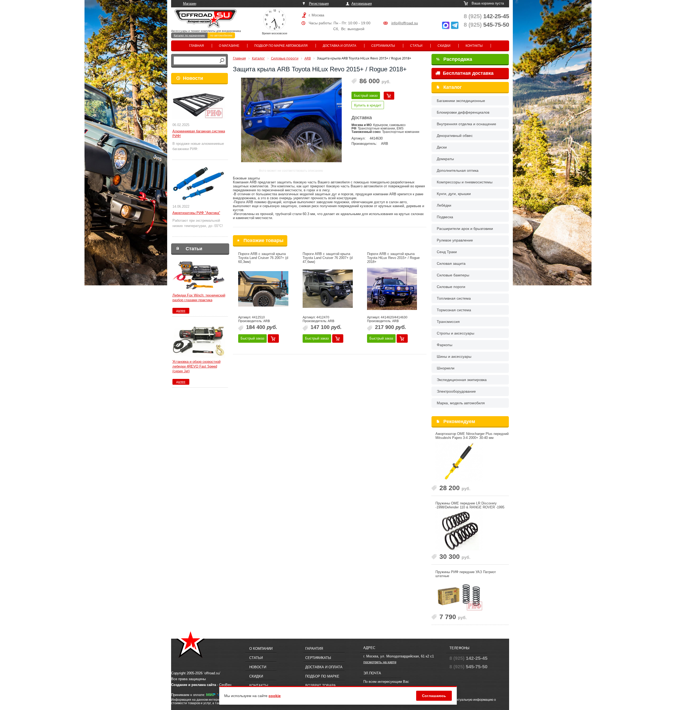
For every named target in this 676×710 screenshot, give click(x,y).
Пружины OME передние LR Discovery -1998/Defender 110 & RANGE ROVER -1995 (469, 505)
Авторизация (361, 4)
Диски (442, 147)
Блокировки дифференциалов (463, 112)
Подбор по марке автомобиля (281, 46)
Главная (196, 46)
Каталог (452, 87)
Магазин (189, 4)
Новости (193, 78)
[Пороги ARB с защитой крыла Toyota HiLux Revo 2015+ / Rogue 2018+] (392, 289)
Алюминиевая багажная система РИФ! (198, 133)
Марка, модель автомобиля (461, 403)
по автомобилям (221, 35)
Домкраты (445, 159)
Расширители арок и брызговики (465, 228)
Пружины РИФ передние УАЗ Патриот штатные (465, 574)
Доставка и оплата (339, 46)
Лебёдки (444, 205)
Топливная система (454, 298)
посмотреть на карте (379, 662)
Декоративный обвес (455, 135)
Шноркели (445, 368)
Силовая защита (451, 263)
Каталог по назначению (189, 35)
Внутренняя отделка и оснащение (466, 124)
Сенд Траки (447, 252)
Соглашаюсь (434, 696)
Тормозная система (454, 310)
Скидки (444, 46)
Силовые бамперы (453, 275)
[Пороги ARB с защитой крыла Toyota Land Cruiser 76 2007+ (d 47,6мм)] (328, 289)
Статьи (416, 46)
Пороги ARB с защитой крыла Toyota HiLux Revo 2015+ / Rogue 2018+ (393, 258)
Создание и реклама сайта (193, 685)
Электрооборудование (456, 391)
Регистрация (319, 4)
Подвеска (445, 217)
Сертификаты (383, 46)
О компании (261, 649)
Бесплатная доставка (468, 73)
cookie (275, 696)
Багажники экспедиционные (461, 101)
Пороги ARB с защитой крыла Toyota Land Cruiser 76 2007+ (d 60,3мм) (263, 258)
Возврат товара (320, 686)
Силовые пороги (451, 287)
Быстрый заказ (366, 96)
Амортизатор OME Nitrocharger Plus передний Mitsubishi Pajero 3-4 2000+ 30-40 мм (472, 436)
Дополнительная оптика (457, 170)
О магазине (229, 46)
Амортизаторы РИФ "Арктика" (196, 213)
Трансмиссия (448, 321)
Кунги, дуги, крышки (454, 194)
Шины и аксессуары (454, 356)
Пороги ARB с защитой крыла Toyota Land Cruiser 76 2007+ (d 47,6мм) (328, 258)
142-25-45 (486, 16)
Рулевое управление (455, 240)
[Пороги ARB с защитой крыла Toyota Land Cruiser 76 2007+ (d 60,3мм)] (263, 289)
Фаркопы (444, 345)
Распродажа (454, 59)
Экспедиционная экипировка (462, 380)
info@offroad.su (404, 23)
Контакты (474, 46)
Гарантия (314, 649)
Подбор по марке (322, 676)
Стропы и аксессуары (455, 333)
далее (180, 311)
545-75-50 (486, 24)
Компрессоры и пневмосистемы (464, 182)
